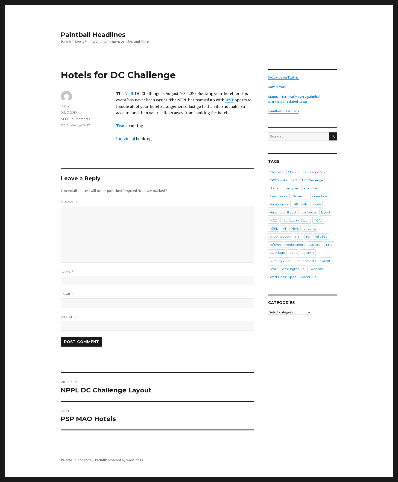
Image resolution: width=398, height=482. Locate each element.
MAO (273, 220)
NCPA (318, 220)
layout (325, 212)
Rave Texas (277, 87)
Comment (70, 202)
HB (296, 204)
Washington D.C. (293, 269)
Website (68, 316)
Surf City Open (281, 261)
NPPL (129, 93)
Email (67, 294)
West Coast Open (283, 277)
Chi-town (276, 172)
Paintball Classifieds (283, 111)
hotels (316, 204)
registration (294, 244)
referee (275, 244)
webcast (317, 269)
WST (229, 100)
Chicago (294, 172)
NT (284, 228)
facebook (310, 188)
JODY (65, 106)
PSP (298, 236)
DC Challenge (71, 125)
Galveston (300, 196)
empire (292, 188)
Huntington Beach (283, 212)
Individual (125, 138)
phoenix (310, 228)
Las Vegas (309, 212)
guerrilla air (320, 196)
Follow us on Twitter (283, 77)
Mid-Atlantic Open (295, 220)
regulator (314, 244)
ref (308, 236)
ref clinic (321, 236)
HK (305, 204)
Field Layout (279, 196)
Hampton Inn (279, 204)
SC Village (277, 252)
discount (276, 188)
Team (121, 125)
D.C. (294, 180)
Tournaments (80, 119)
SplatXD (307, 252)
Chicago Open (316, 172)
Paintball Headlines (93, 34)
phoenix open (280, 236)
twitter (325, 261)
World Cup (309, 277)
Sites (293, 252)
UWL (273, 269)
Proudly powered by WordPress (119, 460)
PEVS (295, 228)
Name (67, 272)
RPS (329, 244)
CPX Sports (278, 180)
